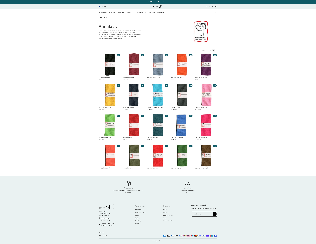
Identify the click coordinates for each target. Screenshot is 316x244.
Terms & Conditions (168, 221)
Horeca (165, 218)
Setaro (137, 224)
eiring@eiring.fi (105, 218)
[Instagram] (103, 236)
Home (100, 17)
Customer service (168, 215)
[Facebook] (100, 236)
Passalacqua (138, 221)
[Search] (216, 12)
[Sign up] (215, 214)
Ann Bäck (106, 17)
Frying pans (138, 209)
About (165, 209)
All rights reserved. (161, 240)
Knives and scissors (140, 212)
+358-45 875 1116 (105, 221)
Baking (137, 215)
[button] (209, 50)
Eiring (155, 240)
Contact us (166, 212)
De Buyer (137, 218)
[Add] (118, 73)
